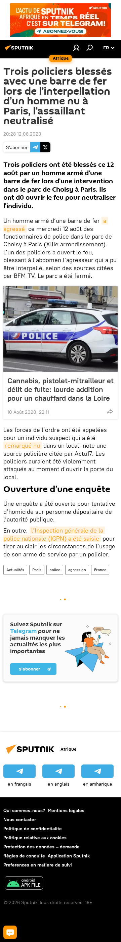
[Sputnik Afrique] (20, 50)
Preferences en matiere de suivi (37, 865)
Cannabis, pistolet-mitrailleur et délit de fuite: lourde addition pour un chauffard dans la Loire (60, 389)
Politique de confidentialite (32, 829)
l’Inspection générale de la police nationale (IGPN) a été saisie (54, 534)
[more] (110, 411)
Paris (36, 569)
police (54, 569)
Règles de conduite (24, 856)
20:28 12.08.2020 (22, 134)
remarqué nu (22, 445)
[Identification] (76, 47)
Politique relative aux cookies (35, 838)
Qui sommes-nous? (24, 810)
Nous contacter (19, 819)
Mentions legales (66, 810)
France (100, 569)
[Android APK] (24, 883)
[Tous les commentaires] (10, 932)
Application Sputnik (69, 856)
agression (77, 569)
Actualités (15, 569)
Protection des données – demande (41, 847)
